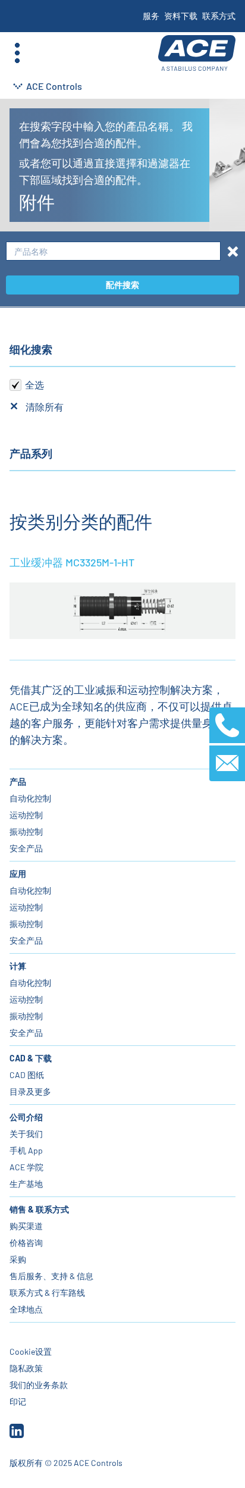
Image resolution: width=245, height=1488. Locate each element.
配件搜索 (122, 285)
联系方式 (218, 16)
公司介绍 (26, 1117)
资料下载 (180, 16)
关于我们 (26, 1134)
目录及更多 (30, 1091)
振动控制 (26, 831)
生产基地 (26, 1184)
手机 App (26, 1150)
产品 (18, 781)
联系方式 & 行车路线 (47, 1292)
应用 (18, 874)
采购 (18, 1259)
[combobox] (113, 251)
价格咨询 (26, 1243)
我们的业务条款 (39, 1385)
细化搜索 (31, 349)
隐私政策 (26, 1368)
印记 (18, 1401)
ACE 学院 (26, 1167)
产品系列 (31, 453)
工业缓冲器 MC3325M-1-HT (72, 562)
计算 (18, 966)
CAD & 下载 (31, 1058)
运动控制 (26, 815)
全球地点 (26, 1309)
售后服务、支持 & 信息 (51, 1276)
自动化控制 (30, 798)
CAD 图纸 (27, 1075)
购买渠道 (26, 1226)
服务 (151, 16)
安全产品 (26, 848)
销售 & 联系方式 (39, 1209)
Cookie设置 (31, 1351)
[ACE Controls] (196, 53)
